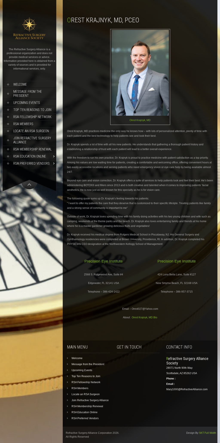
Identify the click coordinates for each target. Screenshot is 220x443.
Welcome (20, 84)
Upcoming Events (26, 103)
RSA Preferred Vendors (31, 163)
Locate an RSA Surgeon (31, 131)
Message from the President (27, 94)
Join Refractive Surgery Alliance (32, 140)
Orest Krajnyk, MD (140, 120)
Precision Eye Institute (103, 261)
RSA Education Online (29, 156)
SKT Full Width (207, 432)
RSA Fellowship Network (32, 117)
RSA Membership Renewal (32, 149)
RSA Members (23, 124)
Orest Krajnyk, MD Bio (144, 317)
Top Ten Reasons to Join (32, 110)
